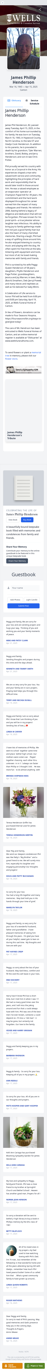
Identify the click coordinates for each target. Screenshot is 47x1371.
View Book (12, 519)
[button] (23, 802)
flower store (11, 358)
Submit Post (23, 606)
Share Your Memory (17, 561)
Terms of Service (31, 1359)
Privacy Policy (16, 1359)
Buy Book (27, 519)
